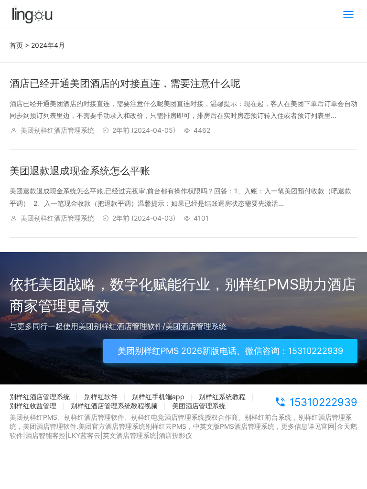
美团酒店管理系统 (199, 406)
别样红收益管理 (33, 406)
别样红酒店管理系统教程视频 (114, 406)
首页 (16, 45)
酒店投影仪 (175, 435)
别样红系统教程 (222, 397)
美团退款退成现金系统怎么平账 (80, 171)
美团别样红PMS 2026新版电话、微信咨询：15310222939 (230, 351)
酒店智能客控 (45, 435)
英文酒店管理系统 (129, 435)
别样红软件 (101, 397)
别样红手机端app (158, 397)
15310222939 (323, 402)
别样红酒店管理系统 (40, 397)
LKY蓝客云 (84, 435)
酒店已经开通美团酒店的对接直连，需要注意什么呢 (125, 83)
